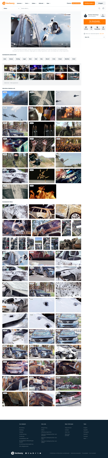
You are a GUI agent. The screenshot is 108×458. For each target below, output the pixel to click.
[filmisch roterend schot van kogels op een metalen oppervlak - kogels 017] (41, 129)
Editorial (41, 3)
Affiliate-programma (46, 432)
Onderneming (22, 434)
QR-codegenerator (24, 446)
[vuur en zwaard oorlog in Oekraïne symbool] (68, 113)
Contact (67, 430)
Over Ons (67, 432)
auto (5, 59)
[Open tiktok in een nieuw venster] (35, 453)
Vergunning (44, 427)
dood (73, 59)
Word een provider (67, 434)
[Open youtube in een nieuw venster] (40, 453)
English (85, 427)
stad (36, 59)
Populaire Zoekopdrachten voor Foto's (49, 438)
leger (24, 59)
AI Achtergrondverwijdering (26, 444)
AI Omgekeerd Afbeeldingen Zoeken (26, 441)
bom (30, 59)
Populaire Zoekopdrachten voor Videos (49, 441)
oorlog (18, 59)
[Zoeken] (99, 8)
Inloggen (100, 3)
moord (47, 59)
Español (86, 430)
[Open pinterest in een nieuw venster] (33, 453)
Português (86, 432)
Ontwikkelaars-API (23, 438)
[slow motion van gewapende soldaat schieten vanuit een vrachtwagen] (15, 144)
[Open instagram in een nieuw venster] (28, 453)
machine (67, 59)
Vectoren (19, 3)
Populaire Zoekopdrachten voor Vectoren (49, 434)
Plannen (69, 3)
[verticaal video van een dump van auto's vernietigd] (66, 228)
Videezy (21, 432)
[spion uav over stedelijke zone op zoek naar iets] (41, 98)
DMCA (42, 430)
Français (86, 436)
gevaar (11, 59)
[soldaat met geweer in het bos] (68, 129)
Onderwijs (21, 436)
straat (60, 59)
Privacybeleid (85, 453)
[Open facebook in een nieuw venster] (26, 453)
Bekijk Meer (73, 76)
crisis (53, 59)
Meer (48, 3)
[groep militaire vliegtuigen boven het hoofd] (14, 113)
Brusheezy (21, 427)
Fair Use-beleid (92, 453)
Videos (33, 3)
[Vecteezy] (8, 3)
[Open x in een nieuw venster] (38, 453)
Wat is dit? (102, 33)
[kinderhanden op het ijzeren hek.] (41, 144)
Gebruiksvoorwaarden (76, 453)
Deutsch (86, 434)
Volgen (102, 16)
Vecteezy (21, 430)
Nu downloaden (94, 21)
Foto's (26, 3)
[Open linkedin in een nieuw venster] (30, 453)
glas (41, 59)
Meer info (87, 37)
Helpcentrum (68, 427)
